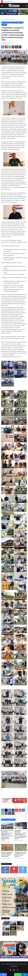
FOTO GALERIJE (10, 19)
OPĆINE (21, 22)
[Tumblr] (13, 810)
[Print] (20, 46)
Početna (4, 19)
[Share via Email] (16, 46)
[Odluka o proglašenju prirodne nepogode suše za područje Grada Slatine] (7, 847)
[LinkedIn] (9, 810)
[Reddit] (20, 810)
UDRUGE (4, 24)
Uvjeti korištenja (14, 966)
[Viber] (13, 46)
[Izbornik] (2, 6)
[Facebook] (2, 46)
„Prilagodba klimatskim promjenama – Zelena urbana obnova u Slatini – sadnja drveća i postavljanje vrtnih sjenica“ (21, 834)
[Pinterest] (6, 46)
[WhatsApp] (9, 46)
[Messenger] (23, 810)
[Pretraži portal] (26, 6)
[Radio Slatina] (14, 5)
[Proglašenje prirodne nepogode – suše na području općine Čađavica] (21, 847)
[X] (6, 810)
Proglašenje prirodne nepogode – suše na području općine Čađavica (20, 854)
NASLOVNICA (14, 22)
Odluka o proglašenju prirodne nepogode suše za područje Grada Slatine (6, 854)
